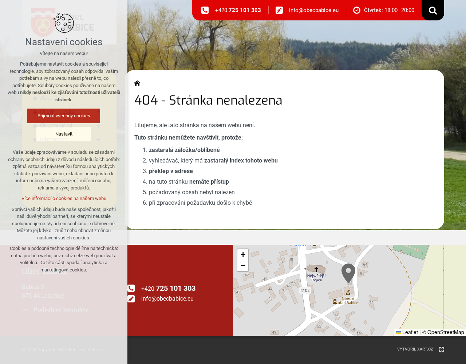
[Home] (139, 82)
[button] (348, 273)
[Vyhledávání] (433, 10)
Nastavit (63, 134)
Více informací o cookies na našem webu (63, 198)
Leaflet (409, 332)
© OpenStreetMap (443, 332)
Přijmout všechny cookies (63, 115)
